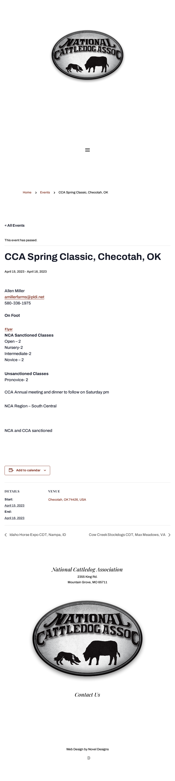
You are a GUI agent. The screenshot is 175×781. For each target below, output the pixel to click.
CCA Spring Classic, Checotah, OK (87, 97)
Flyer (9, 329)
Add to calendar (28, 470)
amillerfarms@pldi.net (24, 297)
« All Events (15, 225)
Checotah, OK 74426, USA (67, 499)
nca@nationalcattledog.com (87, 707)
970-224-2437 (87, 702)
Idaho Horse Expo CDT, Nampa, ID (37, 535)
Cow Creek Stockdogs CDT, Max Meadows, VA (127, 535)
